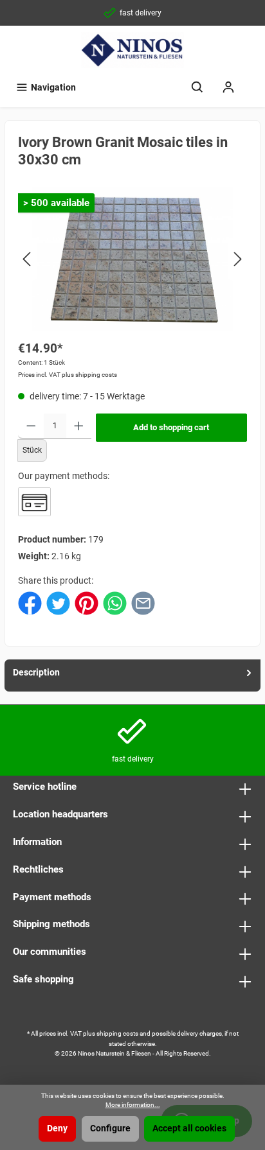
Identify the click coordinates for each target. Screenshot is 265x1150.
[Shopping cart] (252, 81)
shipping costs (117, 1033)
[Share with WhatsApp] (114, 602)
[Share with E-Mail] (143, 602)
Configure (110, 1128)
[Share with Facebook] (29, 602)
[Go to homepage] (132, 50)
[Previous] (27, 259)
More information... (132, 1104)
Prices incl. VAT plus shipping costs (67, 374)
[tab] (132, 675)
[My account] (228, 87)
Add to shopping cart (171, 427)
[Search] (197, 87)
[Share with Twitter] (58, 602)
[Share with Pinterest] (86, 602)
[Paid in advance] (34, 501)
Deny (57, 1128)
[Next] (237, 259)
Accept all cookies (189, 1128)
